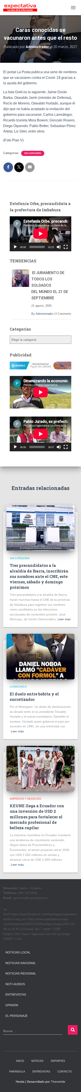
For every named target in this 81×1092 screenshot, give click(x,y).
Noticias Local (17, 952)
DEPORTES (58, 1060)
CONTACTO (64, 1071)
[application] (40, 233)
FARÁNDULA (17, 1071)
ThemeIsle (58, 1081)
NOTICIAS (37, 1060)
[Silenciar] (59, 247)
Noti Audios (15, 984)
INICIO (20, 1060)
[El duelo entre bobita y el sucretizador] (40, 656)
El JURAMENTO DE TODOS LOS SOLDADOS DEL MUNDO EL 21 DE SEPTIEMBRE (49, 285)
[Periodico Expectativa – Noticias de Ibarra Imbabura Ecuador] (21, 7)
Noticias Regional (20, 973)
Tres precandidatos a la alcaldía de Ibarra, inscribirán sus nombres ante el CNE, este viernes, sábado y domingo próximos (39, 576)
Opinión (11, 1005)
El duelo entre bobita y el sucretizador (34, 696)
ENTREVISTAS (41, 1071)
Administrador (44, 313)
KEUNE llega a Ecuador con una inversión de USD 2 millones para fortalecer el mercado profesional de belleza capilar (37, 816)
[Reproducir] (15, 247)
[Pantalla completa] (66, 247)
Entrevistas (15, 994)
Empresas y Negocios (25, 798)
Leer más (64, 619)
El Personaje (16, 1016)
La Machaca (18, 686)
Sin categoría (32, 153)
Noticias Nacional (20, 963)
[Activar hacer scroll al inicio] (72, 1083)
